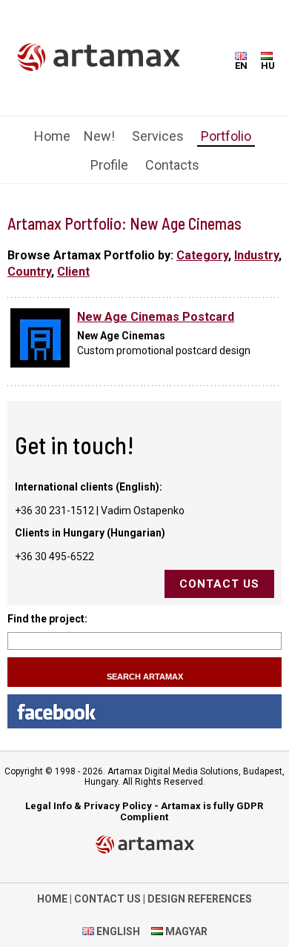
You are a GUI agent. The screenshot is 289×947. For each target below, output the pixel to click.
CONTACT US (107, 899)
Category (202, 255)
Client (73, 272)
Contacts (172, 165)
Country (29, 272)
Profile (109, 165)
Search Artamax (145, 676)
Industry (256, 255)
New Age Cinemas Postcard (155, 317)
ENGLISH (117, 931)
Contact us (219, 584)
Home (52, 136)
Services (158, 136)
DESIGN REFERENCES (199, 899)
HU (268, 65)
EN (241, 65)
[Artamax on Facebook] (144, 711)
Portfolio (226, 136)
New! (99, 136)
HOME (52, 899)
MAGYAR (185, 931)
